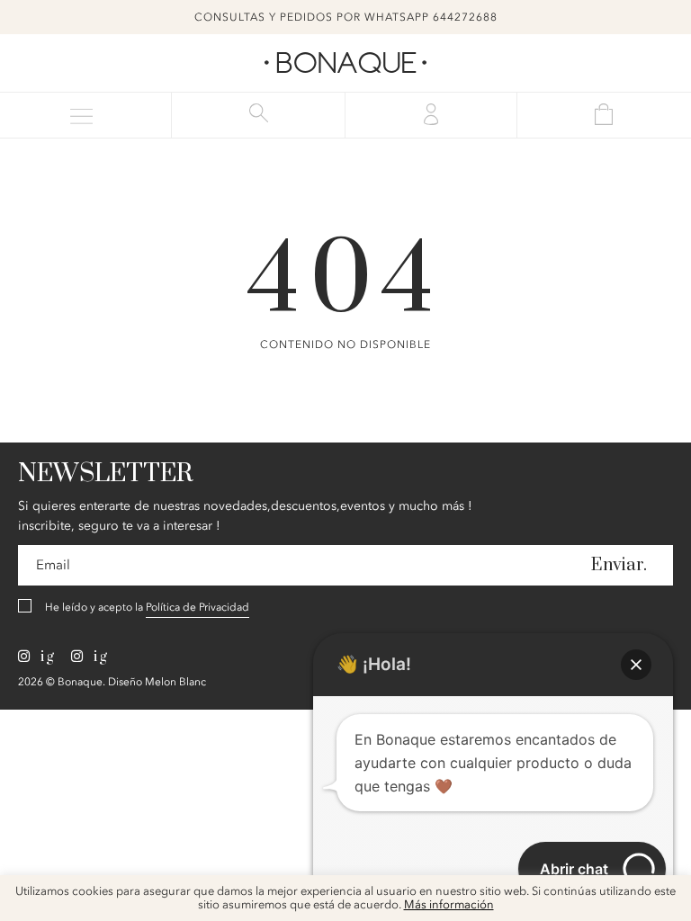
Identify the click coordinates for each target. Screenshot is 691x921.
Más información (449, 905)
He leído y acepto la (147, 607)
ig (45, 657)
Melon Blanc (175, 682)
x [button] (664, 895)
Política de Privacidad (197, 607)
